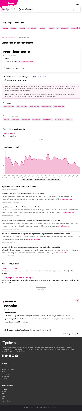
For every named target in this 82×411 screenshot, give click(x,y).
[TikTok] (9, 357)
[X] (16, 357)
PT (4, 9)
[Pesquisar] (15, 9)
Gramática (5, 379)
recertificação (47, 120)
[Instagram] (6, 357)
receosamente (21, 107)
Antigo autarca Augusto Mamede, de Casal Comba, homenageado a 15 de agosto (31, 220)
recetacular (26, 120)
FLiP (3, 394)
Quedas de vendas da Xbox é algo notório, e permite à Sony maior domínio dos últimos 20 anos (36, 234)
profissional (32, 28)
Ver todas (41, 289)
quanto (13, 28)
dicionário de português (43, 347)
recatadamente (59, 107)
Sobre (3, 371)
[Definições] (74, 9)
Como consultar (6, 374)
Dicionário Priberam (9, 38)
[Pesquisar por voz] (20, 9)
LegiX (3, 396)
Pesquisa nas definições (8, 369)
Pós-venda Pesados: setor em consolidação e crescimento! (23, 193)
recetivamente (9, 107)
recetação (15, 120)
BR (8, 9)
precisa (22, 28)
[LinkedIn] (13, 357)
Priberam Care (6, 401)
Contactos (5, 389)
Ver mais (41, 139)
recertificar (59, 120)
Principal (4, 367)
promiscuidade (62, 28)
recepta (6, 120)
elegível (42, 28)
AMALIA (54, 86)
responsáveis (76, 28)
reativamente (34, 107)
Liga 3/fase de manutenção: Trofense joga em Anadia (21, 207)
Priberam (4, 391)
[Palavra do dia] (77, 301)
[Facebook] (3, 357)
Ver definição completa (70, 334)
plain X (3, 398)
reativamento (46, 107)
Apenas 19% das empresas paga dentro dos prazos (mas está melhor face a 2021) (31, 247)
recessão (69, 120)
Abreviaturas (5, 376)
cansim (51, 28)
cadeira (5, 28)
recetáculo (36, 120)
